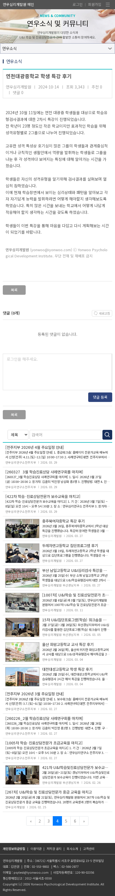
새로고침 (104, 313)
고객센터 (88, 848)
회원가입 (94, 4)
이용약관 (36, 848)
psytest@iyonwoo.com (31, 872)
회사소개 (72, 848)
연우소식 (9, 48)
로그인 (78, 4)
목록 (14, 290)
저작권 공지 (54, 848)
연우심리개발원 (14, 4)
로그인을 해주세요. (22, 359)
